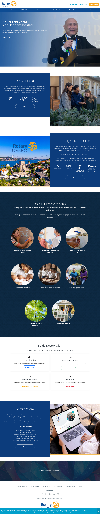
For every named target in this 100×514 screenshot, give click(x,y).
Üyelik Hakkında (29, 367)
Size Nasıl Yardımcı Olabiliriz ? (50, 470)
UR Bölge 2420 (24, 10)
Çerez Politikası (59, 498)
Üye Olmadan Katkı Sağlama (70, 368)
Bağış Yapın (83, 4)
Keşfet (4, 37)
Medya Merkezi (73, 10)
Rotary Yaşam (94, 4)
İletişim (90, 10)
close (98, 511)
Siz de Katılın (40, 10)
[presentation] (45, 60)
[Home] (9, 4)
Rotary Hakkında (8, 10)
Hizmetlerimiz (56, 10)
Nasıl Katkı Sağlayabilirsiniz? (30, 386)
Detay (25, 106)
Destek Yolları (70, 386)
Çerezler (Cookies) (64, 512)
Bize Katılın (74, 4)
